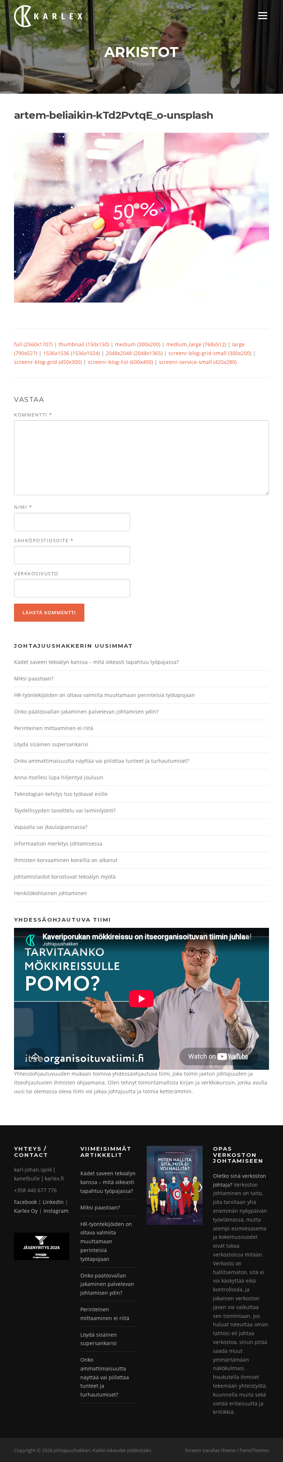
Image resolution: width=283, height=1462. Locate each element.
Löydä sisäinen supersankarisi (51, 744)
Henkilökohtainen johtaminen (50, 893)
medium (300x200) (137, 344)
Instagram (56, 1210)
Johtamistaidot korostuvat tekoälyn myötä (65, 876)
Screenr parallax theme (210, 1450)
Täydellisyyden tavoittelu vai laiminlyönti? (65, 810)
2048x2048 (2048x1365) (134, 353)
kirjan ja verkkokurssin (207, 1082)
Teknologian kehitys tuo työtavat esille (61, 793)
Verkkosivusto (36, 573)
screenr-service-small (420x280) (198, 361)
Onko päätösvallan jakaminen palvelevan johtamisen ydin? (86, 711)
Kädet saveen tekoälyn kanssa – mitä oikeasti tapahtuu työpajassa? (96, 661)
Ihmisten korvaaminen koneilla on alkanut (66, 860)
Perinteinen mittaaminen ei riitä (53, 728)
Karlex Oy (26, 1210)
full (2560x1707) (33, 344)
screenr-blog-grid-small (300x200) (209, 353)
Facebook (25, 1201)
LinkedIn (53, 1201)
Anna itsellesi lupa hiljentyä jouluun (58, 777)
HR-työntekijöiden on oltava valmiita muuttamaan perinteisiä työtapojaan (104, 694)
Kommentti (33, 414)
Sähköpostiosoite (43, 540)
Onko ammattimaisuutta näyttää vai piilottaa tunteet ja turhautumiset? (101, 760)
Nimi (23, 507)
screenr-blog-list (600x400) (120, 361)
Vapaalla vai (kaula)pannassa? (50, 826)
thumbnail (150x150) (84, 344)
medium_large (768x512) (196, 344)
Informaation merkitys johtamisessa (58, 843)
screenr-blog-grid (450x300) (48, 361)
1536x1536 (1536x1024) (71, 353)
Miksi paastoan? (33, 678)
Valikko (262, 15)
